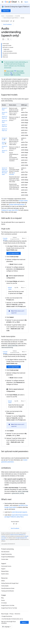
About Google (4, 613)
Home (2, 16)
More (23, 238)
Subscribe (25, 622)
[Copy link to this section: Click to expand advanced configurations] (16, 278)
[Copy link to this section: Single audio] (11, 229)
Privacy (11, 613)
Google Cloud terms (7, 616)
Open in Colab (9, 71)
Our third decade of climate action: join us (12, 619)
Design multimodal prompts (17, 204)
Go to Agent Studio (13, 253)
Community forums (6, 566)
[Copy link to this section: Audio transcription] (16, 337)
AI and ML (17, 16)
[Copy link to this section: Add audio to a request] (23, 218)
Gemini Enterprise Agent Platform (16, 7)
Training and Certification (7, 591)
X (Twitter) (4, 603)
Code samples (4, 585)
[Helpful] (11, 21)
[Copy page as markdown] (8, 39)
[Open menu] (2, 2)
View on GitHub (16, 74)
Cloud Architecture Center (7, 588)
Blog (2, 597)
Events (3, 600)
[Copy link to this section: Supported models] (19, 95)
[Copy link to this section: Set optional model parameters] (2, 454)
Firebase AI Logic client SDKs (9, 210)
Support (3, 568)
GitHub (3, 580)
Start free (6, 10)
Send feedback (7, 24)
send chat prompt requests (19, 512)
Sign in (26, 2)
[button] (15, 238)
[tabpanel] (16, 292)
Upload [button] (10, 287)
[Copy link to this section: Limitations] (12, 468)
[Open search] (19, 2)
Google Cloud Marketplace (7, 556)
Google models (23, 200)
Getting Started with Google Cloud (9, 583)
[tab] (5, 238)
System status (5, 573)
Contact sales (4, 559)
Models (22, 17)
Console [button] (5, 238)
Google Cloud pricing (6, 554)
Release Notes (5, 571)
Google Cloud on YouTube (7, 605)
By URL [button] (16, 287)
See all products (5, 551)
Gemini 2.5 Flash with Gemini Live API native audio (5, 171)
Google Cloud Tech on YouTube (9, 608)
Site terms (17, 613)
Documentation (9, 16)
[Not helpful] (13, 21)
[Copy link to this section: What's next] (13, 500)
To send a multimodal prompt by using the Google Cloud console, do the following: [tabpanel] (15, 285)
